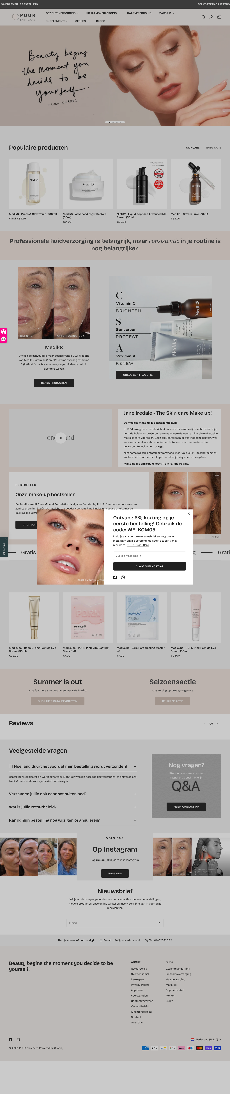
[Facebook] (115, 577)
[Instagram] (123, 577)
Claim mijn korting (149, 566)
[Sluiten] (188, 513)
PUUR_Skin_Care (138, 545)
